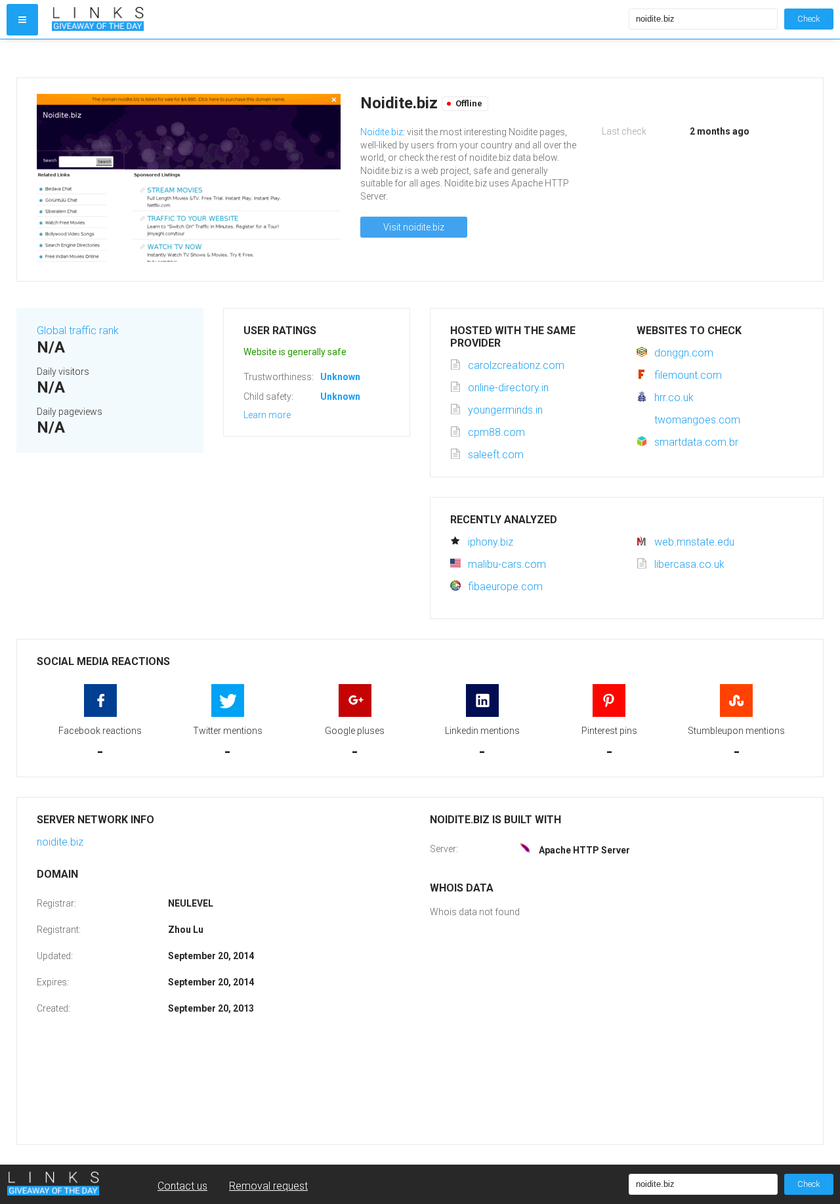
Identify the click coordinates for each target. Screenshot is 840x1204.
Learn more (267, 415)
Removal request (268, 1186)
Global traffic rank (78, 330)
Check (808, 19)
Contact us (182, 1186)
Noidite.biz (381, 132)
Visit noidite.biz (413, 227)
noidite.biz (60, 842)
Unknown (340, 377)
